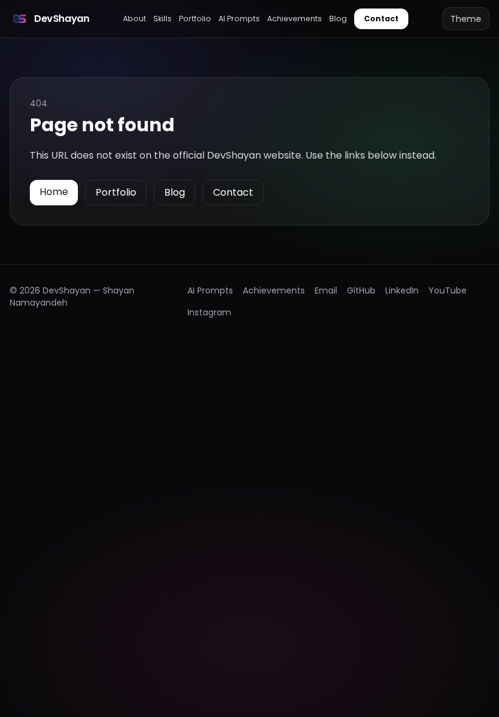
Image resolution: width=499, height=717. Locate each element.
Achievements (294, 18)
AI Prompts (239, 18)
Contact (381, 18)
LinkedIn (402, 290)
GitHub (361, 290)
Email (326, 290)
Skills (162, 18)
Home (54, 192)
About (134, 18)
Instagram (209, 312)
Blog (338, 18)
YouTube (447, 290)
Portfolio (195, 18)
